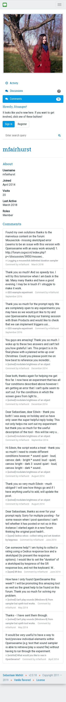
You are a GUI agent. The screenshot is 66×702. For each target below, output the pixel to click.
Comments (34, 98)
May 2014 (23, 607)
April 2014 (53, 659)
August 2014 (38, 476)
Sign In (8, 124)
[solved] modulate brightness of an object (29, 364)
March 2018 (37, 264)
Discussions (34, 91)
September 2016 (13, 296)
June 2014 (51, 539)
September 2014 (40, 440)
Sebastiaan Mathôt (13, 675)
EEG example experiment (20, 292)
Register (22, 124)
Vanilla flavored (22, 680)
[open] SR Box (15, 571)
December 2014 (39, 368)
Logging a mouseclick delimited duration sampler (33, 260)
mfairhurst (24, 264)
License (40, 680)
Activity (13, 83)
